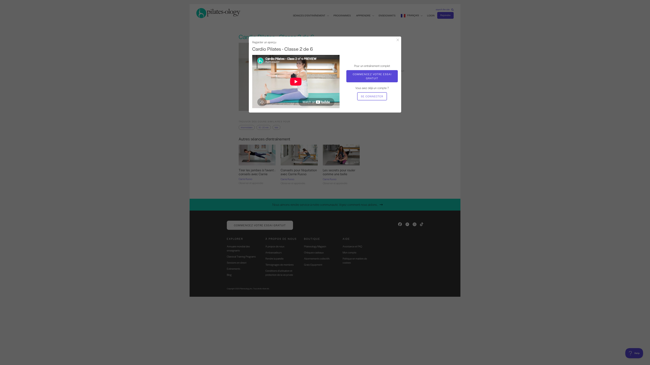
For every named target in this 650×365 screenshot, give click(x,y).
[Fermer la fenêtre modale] (397, 40)
